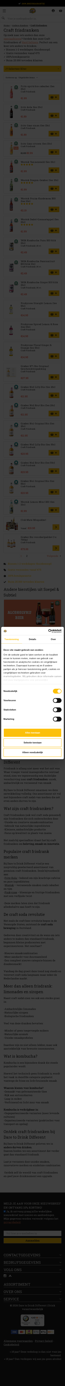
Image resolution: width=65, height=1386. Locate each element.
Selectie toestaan (33, 742)
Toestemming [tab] (11, 639)
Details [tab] (32, 639)
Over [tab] (53, 639)
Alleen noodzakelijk (32, 752)
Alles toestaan (32, 732)
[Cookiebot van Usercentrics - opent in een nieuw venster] (48, 631)
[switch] (57, 700)
